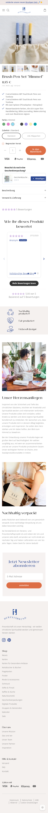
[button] (9, 209)
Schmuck (6, 684)
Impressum (14, 800)
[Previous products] (37, 169)
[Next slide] (44, 259)
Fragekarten (7, 671)
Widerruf (13, 803)
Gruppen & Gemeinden (12, 708)
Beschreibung (8, 190)
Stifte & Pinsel (8, 688)
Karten (5, 659)
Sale (4, 716)
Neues (4, 655)
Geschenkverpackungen (12, 700)
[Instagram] (4, 640)
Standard (11, 136)
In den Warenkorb (35, 150)
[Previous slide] (4, 259)
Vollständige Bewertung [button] (21, 273)
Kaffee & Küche (8, 692)
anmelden (24, 585)
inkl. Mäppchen (33, 136)
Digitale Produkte (9, 704)
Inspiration (6, 748)
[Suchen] (9, 10)
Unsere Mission (8, 731)
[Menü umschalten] (3, 10)
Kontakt (5, 771)
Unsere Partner (8, 744)
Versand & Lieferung (11, 198)
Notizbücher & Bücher (11, 667)
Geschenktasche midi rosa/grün (21, 177)
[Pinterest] (9, 640)
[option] (24, 40)
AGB (36, 800)
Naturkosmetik (8, 696)
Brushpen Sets (32, 2)
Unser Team (7, 740)
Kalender (6, 712)
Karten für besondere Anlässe (15, 663)
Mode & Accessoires (10, 679)
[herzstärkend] (24, 10)
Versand (17, 86)
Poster (5, 675)
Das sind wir (7, 736)
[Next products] (43, 169)
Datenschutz (27, 800)
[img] (16, 236)
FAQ (3, 767)
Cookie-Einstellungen (29, 803)
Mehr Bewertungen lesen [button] (24, 283)
